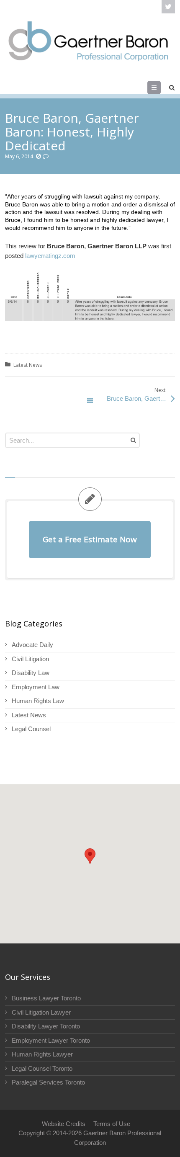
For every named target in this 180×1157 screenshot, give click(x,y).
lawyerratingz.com (50, 255)
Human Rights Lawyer (42, 1054)
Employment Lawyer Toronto (51, 1040)
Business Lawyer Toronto (46, 998)
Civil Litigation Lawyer (41, 1012)
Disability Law (30, 672)
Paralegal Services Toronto (48, 1082)
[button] (90, 856)
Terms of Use (111, 1123)
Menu (160, 87)
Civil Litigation (30, 658)
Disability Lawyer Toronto (46, 1026)
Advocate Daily (32, 644)
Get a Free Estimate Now (90, 539)
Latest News (27, 364)
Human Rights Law (38, 700)
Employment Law (35, 687)
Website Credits (63, 1123)
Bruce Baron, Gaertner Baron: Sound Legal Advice (141, 398)
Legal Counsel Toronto (42, 1068)
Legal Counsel (31, 728)
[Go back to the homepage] (88, 41)
